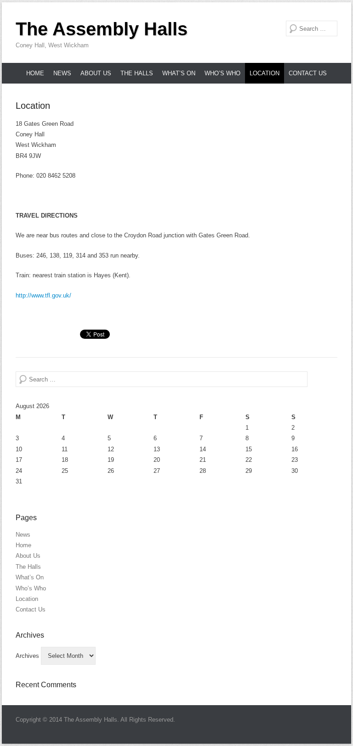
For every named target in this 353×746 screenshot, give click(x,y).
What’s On (178, 73)
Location (264, 73)
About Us (95, 73)
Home (35, 73)
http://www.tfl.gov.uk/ (43, 295)
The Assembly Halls (102, 29)
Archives (27, 655)
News (62, 73)
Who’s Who (222, 73)
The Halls (136, 73)
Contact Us (308, 73)
